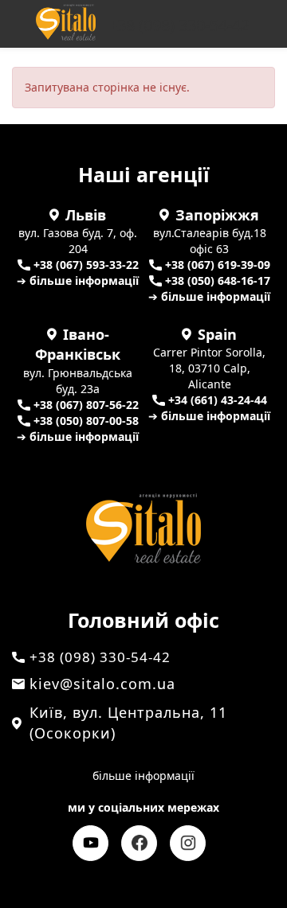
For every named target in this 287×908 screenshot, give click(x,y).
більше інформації (143, 775)
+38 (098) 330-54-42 (179, 25)
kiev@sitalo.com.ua (102, 683)
